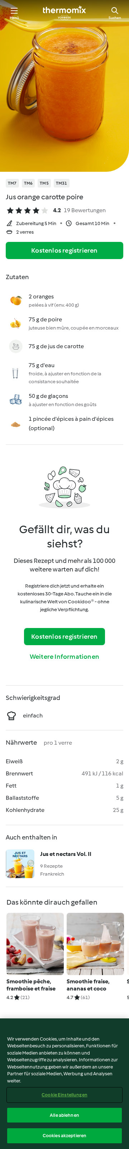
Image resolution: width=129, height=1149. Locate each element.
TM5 (44, 183)
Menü (14, 17)
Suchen (115, 17)
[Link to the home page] (64, 13)
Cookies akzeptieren (64, 1135)
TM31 (61, 183)
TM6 (28, 183)
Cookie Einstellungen (64, 1094)
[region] (64, 1083)
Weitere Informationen (64, 657)
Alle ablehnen (64, 1115)
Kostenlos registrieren (64, 250)
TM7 (12, 183)
